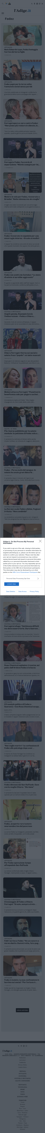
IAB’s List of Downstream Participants (25, 572)
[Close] (41, 542)
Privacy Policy (34, 591)
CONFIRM (11, 584)
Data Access (22, 591)
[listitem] (22, 578)
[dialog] (22, 566)
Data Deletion (10, 591)
